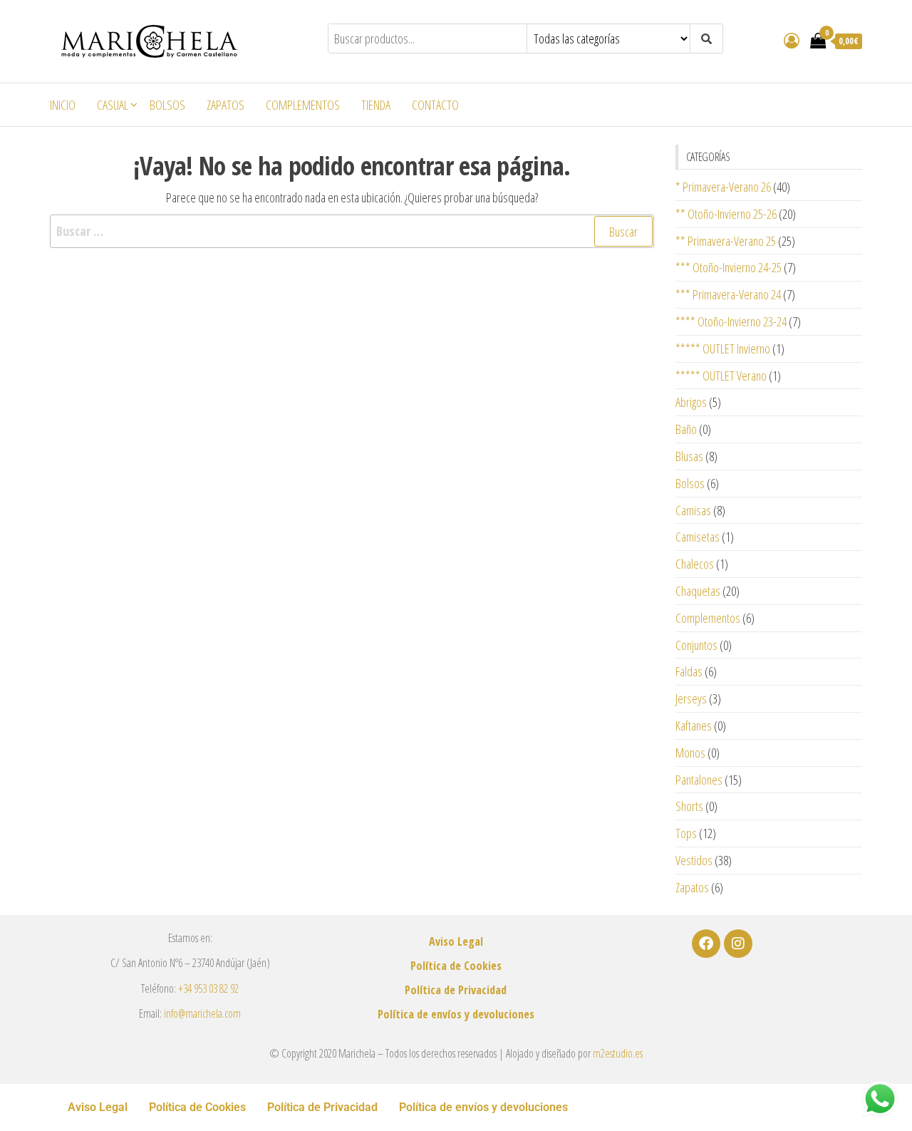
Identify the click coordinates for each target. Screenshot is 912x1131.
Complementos (303, 104)
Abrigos (691, 401)
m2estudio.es (618, 1053)
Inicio (63, 104)
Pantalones (698, 779)
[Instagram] (738, 943)
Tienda (375, 104)
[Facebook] (706, 943)
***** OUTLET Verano (721, 375)
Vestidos (693, 860)
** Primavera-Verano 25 (725, 240)
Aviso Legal (456, 941)
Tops (686, 833)
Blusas (689, 456)
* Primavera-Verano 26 (723, 186)
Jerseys (691, 698)
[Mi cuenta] (791, 40)
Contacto (435, 104)
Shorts (689, 806)
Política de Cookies (456, 966)
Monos (690, 752)
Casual (112, 104)
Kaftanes (693, 725)
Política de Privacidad (456, 990)
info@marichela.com (202, 1013)
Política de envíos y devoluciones (456, 1014)
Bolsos (167, 104)
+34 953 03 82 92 (208, 988)
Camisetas (697, 536)
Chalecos (694, 563)
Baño (686, 429)
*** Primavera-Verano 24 (728, 294)
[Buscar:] (352, 231)
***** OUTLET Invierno (722, 348)
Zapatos (225, 104)
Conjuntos (696, 645)
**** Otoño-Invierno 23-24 (731, 321)
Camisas (693, 510)
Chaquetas (697, 590)
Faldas (689, 671)
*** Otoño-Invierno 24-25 (728, 267)
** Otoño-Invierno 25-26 (726, 213)
